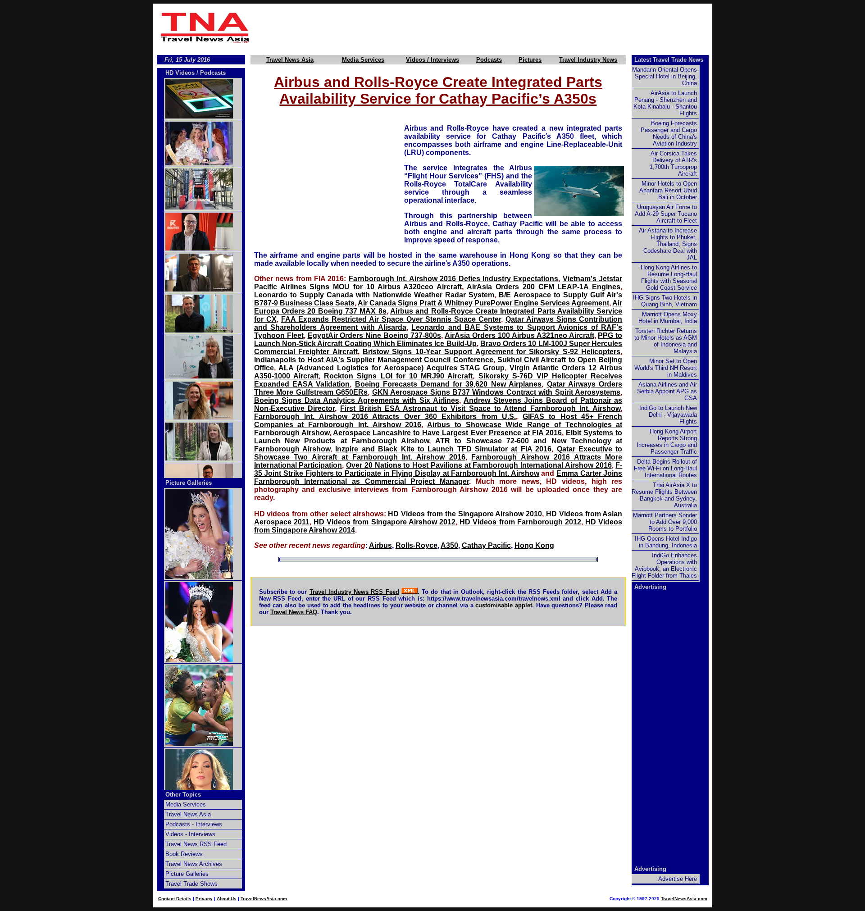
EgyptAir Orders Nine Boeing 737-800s (375, 335)
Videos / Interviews (432, 59)
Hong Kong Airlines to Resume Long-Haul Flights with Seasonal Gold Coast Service (669, 277)
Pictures (530, 59)
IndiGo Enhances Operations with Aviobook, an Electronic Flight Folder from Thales (664, 565)
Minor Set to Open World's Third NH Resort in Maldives (665, 368)
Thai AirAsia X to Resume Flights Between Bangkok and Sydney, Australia (664, 495)
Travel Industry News (588, 59)
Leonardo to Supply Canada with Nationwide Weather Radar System (374, 295)
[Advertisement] (483, 27)
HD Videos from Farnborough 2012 (520, 522)
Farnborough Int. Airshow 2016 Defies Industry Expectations (454, 278)
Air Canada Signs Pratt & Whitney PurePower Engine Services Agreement (483, 303)
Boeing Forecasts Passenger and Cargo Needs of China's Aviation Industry (669, 133)
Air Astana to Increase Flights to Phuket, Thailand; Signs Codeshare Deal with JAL (668, 244)
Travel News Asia (290, 59)
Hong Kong (534, 545)
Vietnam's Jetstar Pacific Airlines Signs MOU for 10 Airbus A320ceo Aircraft (438, 283)
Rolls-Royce (416, 545)
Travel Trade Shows (191, 883)
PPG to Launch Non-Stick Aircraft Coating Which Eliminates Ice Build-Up (438, 339)
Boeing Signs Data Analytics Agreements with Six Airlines (356, 400)
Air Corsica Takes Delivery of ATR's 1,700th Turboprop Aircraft (673, 163)
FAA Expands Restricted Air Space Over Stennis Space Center (391, 319)
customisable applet (503, 605)
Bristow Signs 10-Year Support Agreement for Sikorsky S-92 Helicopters (491, 351)
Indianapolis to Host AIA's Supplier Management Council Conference (373, 360)
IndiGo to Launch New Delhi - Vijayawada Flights (668, 415)
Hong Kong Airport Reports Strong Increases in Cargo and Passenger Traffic (667, 441)
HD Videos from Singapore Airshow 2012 (384, 522)
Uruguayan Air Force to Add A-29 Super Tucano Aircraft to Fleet (666, 214)
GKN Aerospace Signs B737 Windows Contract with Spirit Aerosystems (496, 392)
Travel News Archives (193, 864)
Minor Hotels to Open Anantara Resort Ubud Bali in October (668, 190)
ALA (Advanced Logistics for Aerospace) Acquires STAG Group (391, 368)
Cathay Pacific (486, 545)
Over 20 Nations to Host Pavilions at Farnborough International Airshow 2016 (478, 465)
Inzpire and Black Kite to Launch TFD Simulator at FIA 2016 (443, 449)
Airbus (380, 545)
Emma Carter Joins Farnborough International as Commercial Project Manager (438, 477)
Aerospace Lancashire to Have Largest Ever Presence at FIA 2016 (447, 433)
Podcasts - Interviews (193, 824)
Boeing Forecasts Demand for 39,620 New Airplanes (448, 384)
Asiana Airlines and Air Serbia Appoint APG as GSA (667, 391)
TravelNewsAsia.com (264, 898)
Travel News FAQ (293, 612)
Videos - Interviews (190, 834)
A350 (449, 545)
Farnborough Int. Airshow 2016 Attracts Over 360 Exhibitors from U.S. (385, 416)
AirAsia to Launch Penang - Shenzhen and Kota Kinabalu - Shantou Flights (665, 103)
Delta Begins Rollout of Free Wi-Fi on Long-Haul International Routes (665, 468)
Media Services (363, 59)
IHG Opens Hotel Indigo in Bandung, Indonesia (666, 542)
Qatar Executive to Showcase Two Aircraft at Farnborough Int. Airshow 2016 (438, 453)
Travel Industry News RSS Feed (354, 591)
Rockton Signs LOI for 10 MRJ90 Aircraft (398, 376)
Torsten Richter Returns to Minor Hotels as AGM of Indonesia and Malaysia (665, 341)
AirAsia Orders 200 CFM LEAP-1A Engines (543, 287)
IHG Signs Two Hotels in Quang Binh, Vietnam (665, 301)
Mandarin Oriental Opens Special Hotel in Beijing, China (664, 76)
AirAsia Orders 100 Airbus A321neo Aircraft (519, 335)
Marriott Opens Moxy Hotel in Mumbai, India (667, 317)
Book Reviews (184, 854)
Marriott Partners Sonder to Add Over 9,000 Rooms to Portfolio (665, 522)
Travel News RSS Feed (196, 844)
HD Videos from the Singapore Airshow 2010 (465, 514)
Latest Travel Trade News (668, 59)
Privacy (204, 898)
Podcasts (489, 59)
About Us (227, 898)
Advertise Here (677, 878)
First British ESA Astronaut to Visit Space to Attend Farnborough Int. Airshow (480, 408)
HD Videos (180, 72)
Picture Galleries (188, 482)
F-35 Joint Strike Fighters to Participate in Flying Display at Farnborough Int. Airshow (438, 469)
